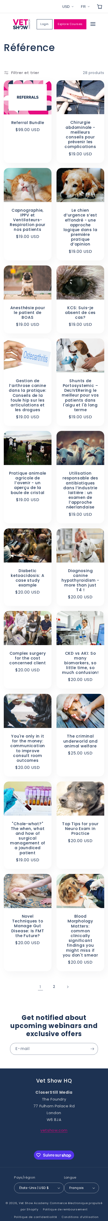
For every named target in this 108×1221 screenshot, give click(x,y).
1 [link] (40, 986)
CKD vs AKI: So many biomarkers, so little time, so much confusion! (80, 663)
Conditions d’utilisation (80, 1217)
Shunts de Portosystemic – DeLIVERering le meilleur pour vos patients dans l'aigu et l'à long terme (80, 395)
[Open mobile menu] (93, 24)
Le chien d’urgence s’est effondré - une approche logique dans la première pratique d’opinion (80, 227)
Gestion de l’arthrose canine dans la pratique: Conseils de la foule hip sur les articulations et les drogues (27, 395)
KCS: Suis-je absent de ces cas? (80, 312)
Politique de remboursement (65, 1209)
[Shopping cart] (99, 7)
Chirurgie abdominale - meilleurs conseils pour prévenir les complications (80, 134)
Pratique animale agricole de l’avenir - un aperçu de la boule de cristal (27, 483)
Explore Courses (70, 24)
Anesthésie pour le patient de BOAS (27, 312)
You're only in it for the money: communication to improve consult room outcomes (27, 748)
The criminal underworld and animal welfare (80, 741)
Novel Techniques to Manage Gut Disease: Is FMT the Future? (27, 926)
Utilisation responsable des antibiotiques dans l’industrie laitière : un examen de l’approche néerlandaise (80, 490)
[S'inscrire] (92, 1049)
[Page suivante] (67, 986)
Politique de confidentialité (35, 1217)
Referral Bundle (27, 122)
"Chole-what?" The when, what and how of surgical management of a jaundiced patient (27, 838)
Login (44, 24)
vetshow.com (54, 1130)
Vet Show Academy (34, 1203)
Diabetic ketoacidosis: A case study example (27, 578)
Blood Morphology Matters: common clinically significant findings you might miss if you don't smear (80, 936)
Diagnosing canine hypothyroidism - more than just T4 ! (80, 580)
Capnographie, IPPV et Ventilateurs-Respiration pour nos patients (27, 220)
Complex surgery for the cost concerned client (27, 658)
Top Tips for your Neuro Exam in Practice (80, 828)
